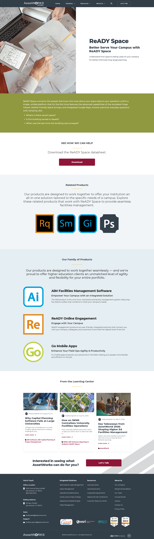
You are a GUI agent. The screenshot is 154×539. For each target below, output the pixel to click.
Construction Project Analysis (70, 497)
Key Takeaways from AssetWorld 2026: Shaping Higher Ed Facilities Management (112, 428)
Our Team (118, 493)
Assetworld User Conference (97, 497)
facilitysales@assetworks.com (36, 515)
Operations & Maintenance (69, 493)
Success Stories (120, 497)
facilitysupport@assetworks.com (37, 522)
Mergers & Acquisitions (123, 489)
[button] (70, 3)
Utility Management (67, 505)
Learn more (30, 435)
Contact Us (119, 505)
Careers (117, 501)
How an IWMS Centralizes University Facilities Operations (75, 423)
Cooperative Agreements (96, 493)
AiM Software (32, 440)
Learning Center (93, 485)
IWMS (65, 442)
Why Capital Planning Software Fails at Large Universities (39, 421)
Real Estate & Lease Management (72, 485)
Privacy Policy (120, 509)
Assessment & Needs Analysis (70, 501)
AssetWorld (104, 448)
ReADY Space (74, 444)
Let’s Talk (104, 463)
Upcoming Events (93, 489)
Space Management (67, 489)
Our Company (120, 485)
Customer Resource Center (97, 501)
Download (77, 162)
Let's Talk (124, 3)
